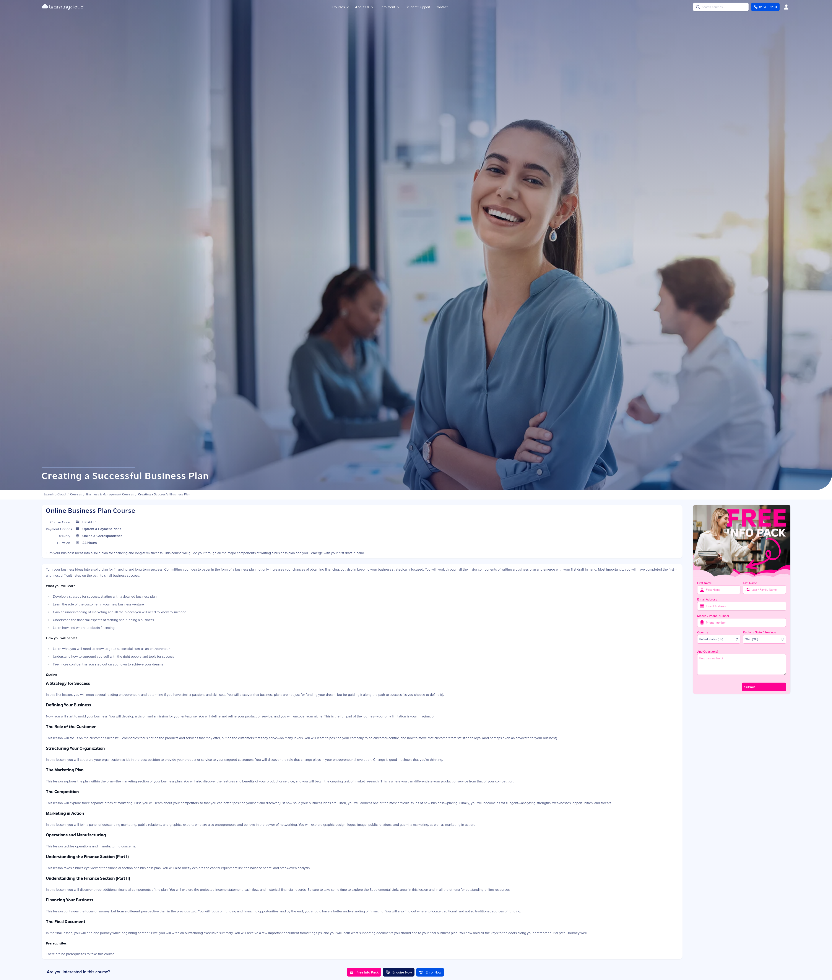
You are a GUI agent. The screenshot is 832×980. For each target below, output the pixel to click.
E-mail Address (707, 599)
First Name (704, 583)
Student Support (418, 7)
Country (702, 632)
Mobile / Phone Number (713, 616)
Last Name (750, 583)
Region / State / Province (759, 632)
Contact (442, 7)
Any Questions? (707, 651)
